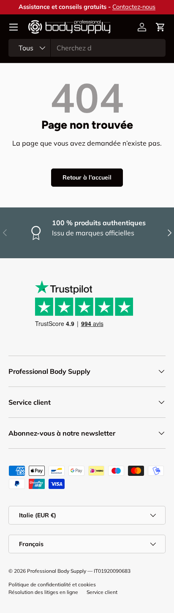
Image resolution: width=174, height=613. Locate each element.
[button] (160, 27)
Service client (102, 592)
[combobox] (87, 48)
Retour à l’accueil (87, 177)
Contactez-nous (133, 7)
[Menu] (13, 27)
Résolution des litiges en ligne (43, 592)
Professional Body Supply (56, 571)
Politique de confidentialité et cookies (52, 584)
